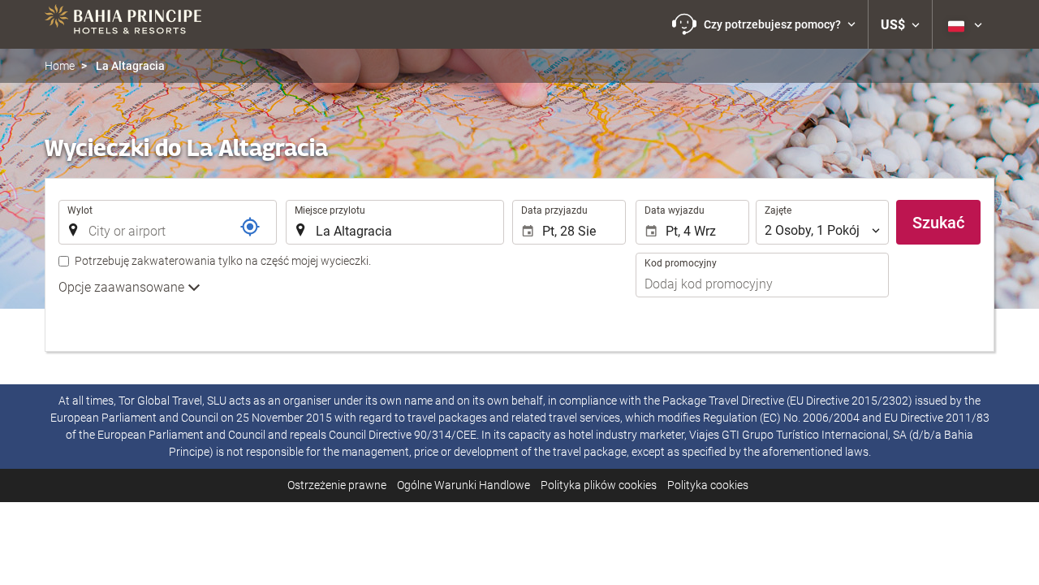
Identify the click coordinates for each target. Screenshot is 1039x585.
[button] (764, 24)
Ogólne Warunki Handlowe (463, 485)
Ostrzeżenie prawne (336, 485)
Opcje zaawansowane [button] (123, 287)
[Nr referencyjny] (250, 226)
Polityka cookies (707, 485)
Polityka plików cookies (599, 485)
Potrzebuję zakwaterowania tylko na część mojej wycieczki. (223, 260)
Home (60, 65)
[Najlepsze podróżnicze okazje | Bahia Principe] (123, 24)
